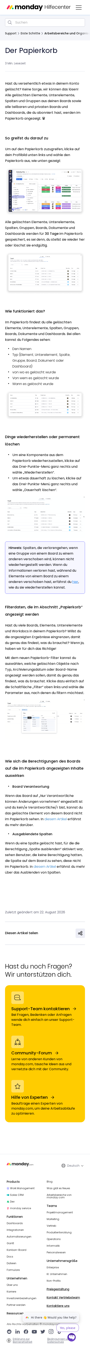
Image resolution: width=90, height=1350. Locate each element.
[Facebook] (25, 1332)
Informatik (53, 1246)
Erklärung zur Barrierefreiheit (22, 1340)
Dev (12, 1201)
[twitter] (42, 1332)
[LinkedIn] (17, 1332)
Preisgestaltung (58, 1289)
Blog (50, 1181)
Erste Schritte (30, 33)
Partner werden (16, 1305)
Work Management (22, 1188)
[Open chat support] (71, 1337)
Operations (54, 1239)
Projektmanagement (60, 1212)
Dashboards (15, 1223)
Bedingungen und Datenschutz (59, 1340)
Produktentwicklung (59, 1232)
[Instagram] (51, 1332)
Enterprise (53, 1267)
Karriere (11, 1291)
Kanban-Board (16, 1250)
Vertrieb (51, 1226)
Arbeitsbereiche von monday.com (59, 1196)
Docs (10, 1256)
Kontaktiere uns (58, 1306)
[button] (79, 7)
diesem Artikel (55, 819)
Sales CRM (17, 1195)
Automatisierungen (19, 1236)
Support (11, 33)
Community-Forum (31, 1053)
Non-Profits (54, 1281)
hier (75, 581)
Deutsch (73, 1166)
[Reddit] (9, 1332)
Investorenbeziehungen (21, 1298)
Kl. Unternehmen (57, 1274)
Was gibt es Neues (58, 1188)
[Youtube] (34, 1332)
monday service (20, 1208)
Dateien (11, 1263)
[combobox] (45, 22)
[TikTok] (59, 1332)
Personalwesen (56, 1252)
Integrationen (15, 1230)
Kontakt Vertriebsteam (63, 1297)
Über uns (12, 1285)
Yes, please (67, 1328)
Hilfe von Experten (29, 1097)
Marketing (53, 1219)
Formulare (13, 1270)
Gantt (10, 1243)
